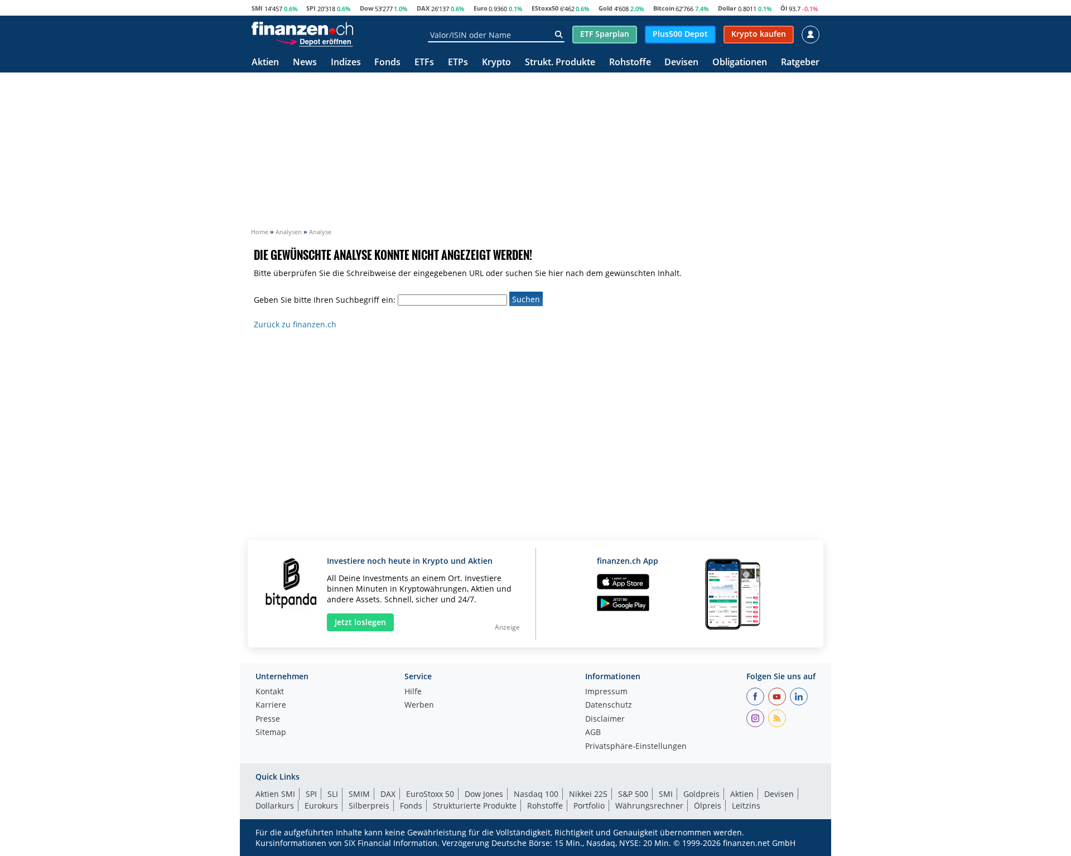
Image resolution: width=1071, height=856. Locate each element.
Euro (481, 8)
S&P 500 (633, 794)
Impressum (606, 692)
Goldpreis (701, 794)
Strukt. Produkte (560, 62)
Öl (783, 8)
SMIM (359, 794)
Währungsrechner (649, 805)
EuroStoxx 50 (430, 794)
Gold (605, 8)
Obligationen (739, 62)
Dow (366, 8)
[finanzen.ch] (302, 28)
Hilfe (413, 692)
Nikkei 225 (588, 794)
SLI (332, 794)
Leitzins (746, 805)
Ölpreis (707, 805)
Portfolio (589, 805)
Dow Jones (484, 794)
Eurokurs (321, 805)
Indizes (346, 62)
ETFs (424, 62)
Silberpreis (369, 805)
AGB (593, 732)
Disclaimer (605, 719)
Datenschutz (608, 705)
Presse (267, 719)
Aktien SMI (275, 794)
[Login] (810, 34)
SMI (257, 8)
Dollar (727, 8)
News (305, 62)
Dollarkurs (274, 805)
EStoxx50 (545, 8)
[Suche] (559, 34)
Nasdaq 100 (536, 794)
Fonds (387, 62)
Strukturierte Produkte (475, 805)
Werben (419, 705)
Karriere (270, 705)
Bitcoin (663, 8)
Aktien (265, 62)
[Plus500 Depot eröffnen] (314, 41)
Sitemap (270, 732)
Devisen (681, 62)
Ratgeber (800, 62)
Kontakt (269, 692)
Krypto (496, 62)
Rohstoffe (630, 62)
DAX (423, 8)
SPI (311, 8)
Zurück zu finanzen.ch (295, 324)
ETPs (458, 62)
